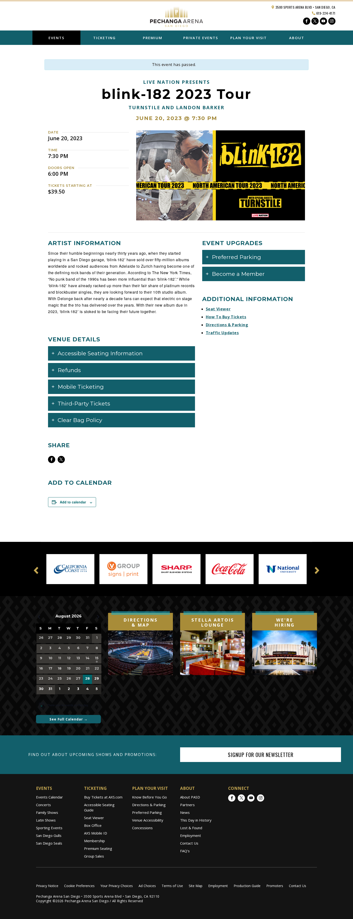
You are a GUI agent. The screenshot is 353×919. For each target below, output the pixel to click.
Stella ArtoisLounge (212, 622)
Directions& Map (140, 622)
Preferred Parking (147, 812)
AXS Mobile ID (95, 833)
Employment (190, 835)
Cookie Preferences (79, 885)
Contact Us (189, 843)
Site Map (195, 885)
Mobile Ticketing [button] (81, 386)
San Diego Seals (49, 843)
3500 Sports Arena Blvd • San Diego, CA (304, 7)
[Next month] (98, 617)
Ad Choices (147, 885)
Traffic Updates (222, 332)
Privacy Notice (47, 885)
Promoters (274, 885)
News (185, 812)
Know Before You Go (149, 797)
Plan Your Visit (248, 37)
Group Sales (94, 856)
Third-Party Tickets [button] (84, 403)
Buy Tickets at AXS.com (103, 797)
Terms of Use (172, 885)
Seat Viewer (218, 309)
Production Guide (247, 885)
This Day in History (196, 820)
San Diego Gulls (48, 835)
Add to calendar (73, 502)
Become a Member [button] (238, 274)
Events (56, 37)
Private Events (200, 37)
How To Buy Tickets (226, 317)
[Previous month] (39, 617)
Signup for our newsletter (260, 754)
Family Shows (47, 812)
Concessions (142, 827)
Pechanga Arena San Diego (176, 15)
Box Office (93, 825)
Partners (187, 804)
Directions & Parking (227, 324)
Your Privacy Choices (116, 885)
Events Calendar (49, 797)
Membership (94, 840)
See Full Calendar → (68, 719)
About (296, 37)
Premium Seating (98, 848)
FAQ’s (185, 850)
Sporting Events (49, 827)
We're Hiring (284, 622)
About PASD (190, 797)
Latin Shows (46, 820)
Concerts (43, 804)
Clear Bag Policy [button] (80, 420)
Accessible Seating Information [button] (100, 353)
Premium (152, 37)
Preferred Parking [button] (236, 257)
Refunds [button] (69, 370)
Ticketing (104, 37)
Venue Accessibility (147, 820)
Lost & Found (191, 827)
